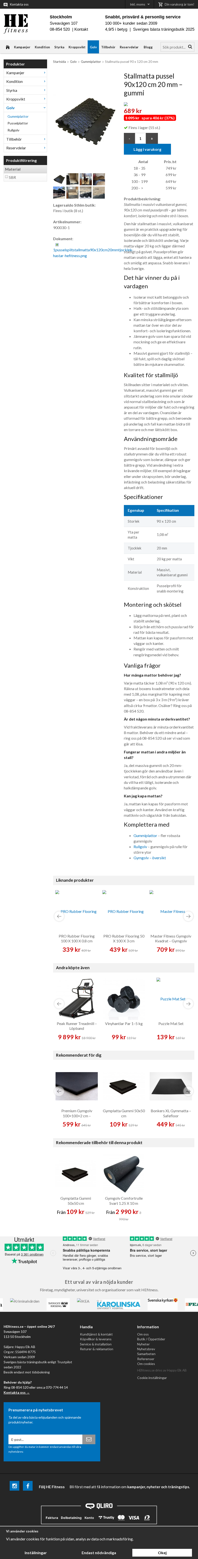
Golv (93, 47)
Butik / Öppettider (151, 1339)
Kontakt (81, 29)
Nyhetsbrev (146, 1349)
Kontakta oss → (17, 1392)
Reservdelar (129, 47)
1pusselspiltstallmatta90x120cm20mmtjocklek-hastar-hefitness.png (93, 252)
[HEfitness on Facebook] (28, 1486)
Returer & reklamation (96, 1349)
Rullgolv (13, 130)
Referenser (145, 1359)
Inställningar (36, 1552)
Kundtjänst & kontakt (96, 1334)
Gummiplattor (17, 116)
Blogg (148, 47)
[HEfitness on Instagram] (14, 1486)
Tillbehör (108, 47)
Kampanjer (22, 47)
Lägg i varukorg (147, 149)
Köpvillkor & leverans (96, 1339)
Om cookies (146, 1364)
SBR (12, 177)
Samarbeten (146, 1354)
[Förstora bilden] (85, 120)
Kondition (42, 47)
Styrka (59, 47)
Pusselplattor (17, 123)
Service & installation (96, 1344)
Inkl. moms (137, 4)
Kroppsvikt (77, 47)
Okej (162, 1552)
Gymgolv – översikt (150, 857)
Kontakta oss (19, 4)
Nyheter (143, 1344)
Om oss (143, 1334)
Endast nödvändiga (99, 1552)
